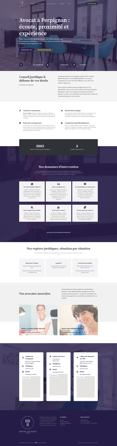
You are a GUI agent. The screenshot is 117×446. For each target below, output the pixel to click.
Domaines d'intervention (65, 423)
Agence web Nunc (43, 442)
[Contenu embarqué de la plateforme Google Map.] (31, 387)
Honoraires (62, 425)
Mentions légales (81, 442)
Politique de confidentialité (92, 442)
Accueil (32, 3)
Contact (69, 3)
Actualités (61, 3)
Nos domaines (40, 3)
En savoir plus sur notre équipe (26, 84)
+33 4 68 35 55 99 (91, 3)
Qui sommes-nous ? (51, 3)
